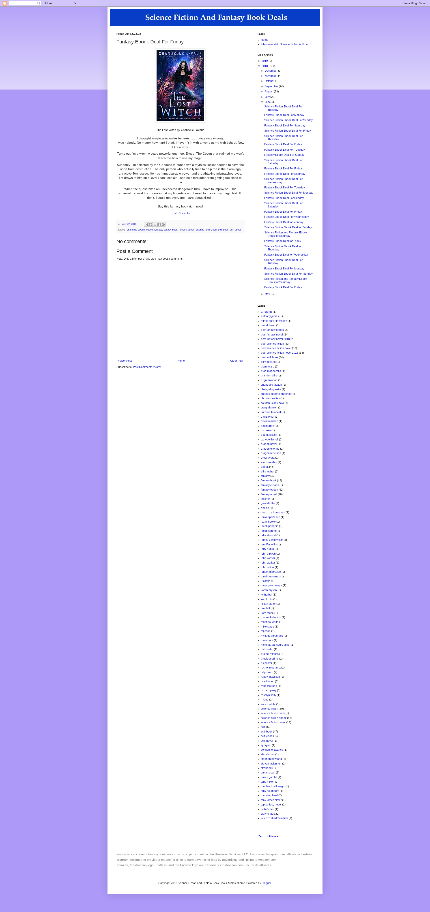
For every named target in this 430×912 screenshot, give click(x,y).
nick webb (267, 649)
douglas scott (269, 434)
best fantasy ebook (272, 329)
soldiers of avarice (272, 749)
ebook (149, 229)
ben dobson (268, 325)
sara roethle (268, 704)
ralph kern (267, 672)
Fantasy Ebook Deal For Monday (284, 115)
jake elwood (268, 535)
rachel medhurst (271, 667)
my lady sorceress (272, 635)
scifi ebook (235, 229)
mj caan (266, 631)
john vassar (268, 558)
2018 (265, 66)
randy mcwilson (270, 676)
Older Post (236, 360)
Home (181, 360)
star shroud (268, 754)
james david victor (272, 539)
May (268, 294)
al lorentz (266, 311)
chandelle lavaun (136, 229)
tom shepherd (269, 795)
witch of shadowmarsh (274, 818)
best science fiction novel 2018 (279, 352)
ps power (266, 663)
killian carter (268, 603)
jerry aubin (267, 549)
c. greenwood (269, 380)
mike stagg (267, 626)
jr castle (265, 581)
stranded (266, 768)
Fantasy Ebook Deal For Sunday (284, 198)
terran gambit (269, 777)
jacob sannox (269, 530)
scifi (215, 229)
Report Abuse (268, 836)
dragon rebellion (271, 453)
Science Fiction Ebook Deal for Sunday (288, 227)
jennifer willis (269, 544)
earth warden (269, 462)
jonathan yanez (270, 576)
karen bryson (269, 590)
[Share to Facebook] (159, 224)
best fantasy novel (272, 334)
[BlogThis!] (150, 224)
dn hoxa (266, 430)
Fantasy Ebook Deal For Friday (283, 144)
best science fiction (272, 343)
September (272, 86)
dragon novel (269, 444)
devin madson (269, 421)
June (268, 102)
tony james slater (271, 800)
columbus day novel (273, 403)
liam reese (267, 613)
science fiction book (273, 713)
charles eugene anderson (276, 393)
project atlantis (270, 654)
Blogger (266, 883)
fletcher (265, 498)
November (271, 75)
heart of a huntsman (273, 512)
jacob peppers (269, 526)
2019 (265, 60)
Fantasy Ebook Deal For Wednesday (286, 216)
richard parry (268, 690)
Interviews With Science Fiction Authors (284, 44)
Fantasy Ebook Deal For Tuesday (284, 149)
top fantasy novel (271, 804)
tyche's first (267, 809)
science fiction (203, 229)
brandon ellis (269, 375)
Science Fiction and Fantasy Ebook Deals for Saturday (285, 234)
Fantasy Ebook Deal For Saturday (284, 125)
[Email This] (146, 224)
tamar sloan (268, 772)
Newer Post (125, 360)
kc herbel (266, 594)
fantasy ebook (186, 229)
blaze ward (267, 366)
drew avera (268, 457)
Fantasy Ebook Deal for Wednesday (286, 254)
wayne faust (268, 813)
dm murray (267, 425)
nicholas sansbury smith (275, 644)
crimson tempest (271, 412)
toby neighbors (270, 790)
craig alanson (269, 407)
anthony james (270, 316)
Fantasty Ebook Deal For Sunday (284, 154)
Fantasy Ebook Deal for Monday (283, 222)
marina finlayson (271, 617)
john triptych (268, 553)
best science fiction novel (276, 348)
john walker (268, 562)
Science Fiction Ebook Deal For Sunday (288, 120)
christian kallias (270, 398)
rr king (265, 699)
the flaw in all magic (273, 786)
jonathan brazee (271, 571)
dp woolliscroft (269, 439)
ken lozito (267, 599)
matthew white (269, 622)
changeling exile (271, 389)
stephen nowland (271, 758)
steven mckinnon (271, 763)
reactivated (267, 681)
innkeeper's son (270, 517)
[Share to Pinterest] (163, 224)
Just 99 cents (180, 213)
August (269, 91)
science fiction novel (273, 722)
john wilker (267, 567)
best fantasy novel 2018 (275, 339)
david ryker (267, 416)
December (271, 70)
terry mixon (267, 781)
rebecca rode (269, 686)
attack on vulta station (274, 321)
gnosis (265, 508)
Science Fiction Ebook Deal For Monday (288, 192)
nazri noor (267, 640)
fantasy (158, 229)
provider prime (270, 658)
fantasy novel (269, 494)
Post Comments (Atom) (147, 367)
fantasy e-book (270, 485)
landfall (265, 608)
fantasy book (170, 229)
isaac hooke (268, 521)
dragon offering (270, 448)
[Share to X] (155, 224)
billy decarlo (268, 361)
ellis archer (267, 471)
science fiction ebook (273, 718)
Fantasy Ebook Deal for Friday (282, 241)
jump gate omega (271, 585)
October (270, 81)
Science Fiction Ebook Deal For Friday (287, 130)
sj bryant (266, 745)
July (267, 96)
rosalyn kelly (268, 695)
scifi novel (267, 740)
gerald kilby (268, 503)
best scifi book (269, 357)
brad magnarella (271, 371)
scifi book (223, 229)
